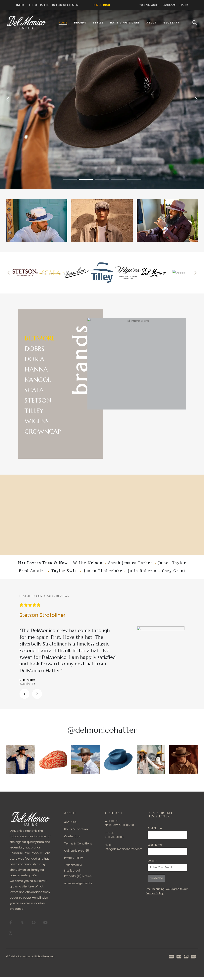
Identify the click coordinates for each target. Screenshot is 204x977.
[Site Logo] (26, 22)
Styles (98, 22)
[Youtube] (45, 922)
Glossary (171, 22)
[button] (195, 22)
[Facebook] (10, 922)
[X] (22, 922)
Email (152, 861)
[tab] (43, 337)
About (151, 22)
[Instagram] (10, 933)
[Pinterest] (33, 922)
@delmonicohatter (102, 730)
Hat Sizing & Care (125, 22)
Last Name (155, 845)
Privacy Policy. (155, 893)
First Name (155, 828)
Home (63, 22)
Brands (80, 22)
